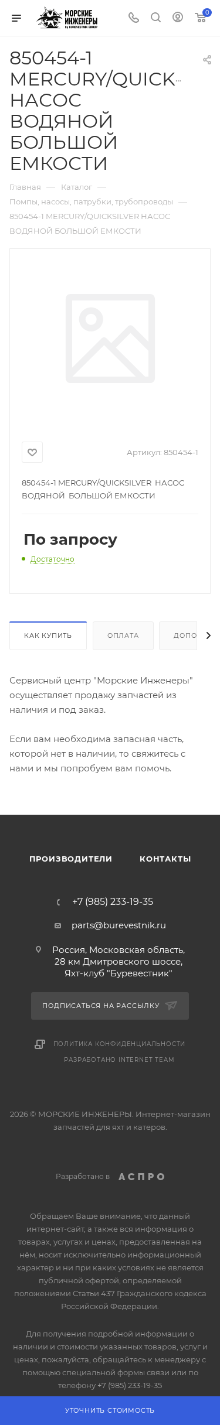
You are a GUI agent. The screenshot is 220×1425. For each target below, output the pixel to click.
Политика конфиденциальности (119, 1044)
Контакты (165, 858)
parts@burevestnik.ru (119, 925)
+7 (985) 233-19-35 (112, 902)
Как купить (48, 635)
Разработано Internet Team (119, 1060)
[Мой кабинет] (177, 18)
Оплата (123, 635)
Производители (71, 858)
